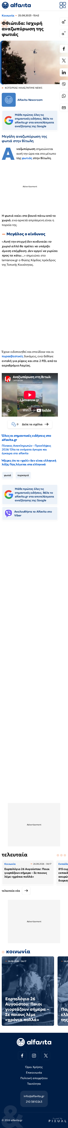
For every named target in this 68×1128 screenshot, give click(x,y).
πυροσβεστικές (12, 356)
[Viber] (64, 84)
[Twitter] (64, 61)
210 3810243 (34, 1101)
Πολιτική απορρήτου (33, 1078)
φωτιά (7, 475)
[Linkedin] (64, 72)
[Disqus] (34, 576)
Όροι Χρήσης (34, 1067)
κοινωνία (18, 951)
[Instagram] (34, 1056)
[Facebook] (64, 49)
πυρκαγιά (23, 475)
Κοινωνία (8, 15)
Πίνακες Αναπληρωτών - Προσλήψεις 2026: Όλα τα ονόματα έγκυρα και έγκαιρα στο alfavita (26, 449)
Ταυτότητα (34, 1083)
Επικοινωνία (34, 1072)
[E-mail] (64, 108)
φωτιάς (27, 158)
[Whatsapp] (64, 96)
